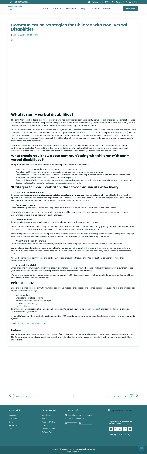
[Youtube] (130, 429)
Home (45, 8)
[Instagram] (125, 429)
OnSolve (77, 451)
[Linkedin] (120, 429)
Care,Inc (21, 323)
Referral (107, 8)
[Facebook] (111, 429)
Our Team (94, 8)
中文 (120, 435)
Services (70, 8)
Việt (129, 435)
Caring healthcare (38, 323)
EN (125, 435)
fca (27, 323)
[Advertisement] (73, 375)
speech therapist (92, 309)
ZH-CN (111, 440)
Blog (83, 8)
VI (118, 440)
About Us (57, 8)
